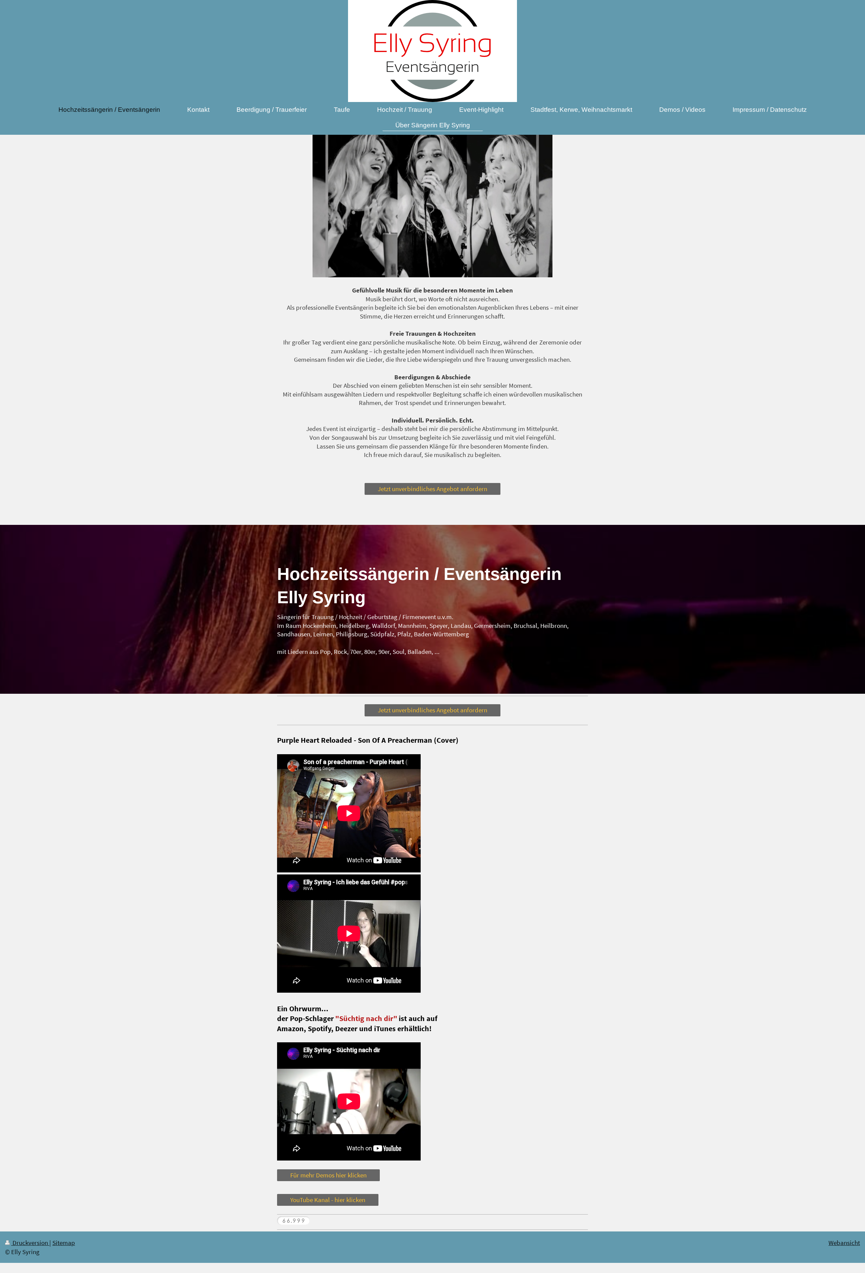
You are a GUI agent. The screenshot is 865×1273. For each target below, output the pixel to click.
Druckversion (30, 1243)
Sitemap (63, 1243)
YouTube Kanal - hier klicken (327, 1200)
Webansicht (844, 1243)
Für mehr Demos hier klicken (328, 1175)
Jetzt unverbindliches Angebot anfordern (432, 489)
